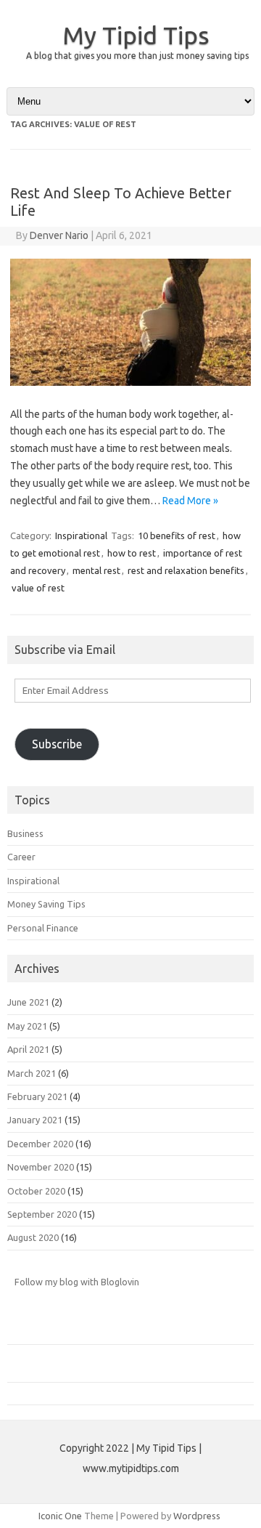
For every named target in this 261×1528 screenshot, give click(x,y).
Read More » (190, 500)
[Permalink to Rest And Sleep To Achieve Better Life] (130, 382)
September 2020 (42, 1214)
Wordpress (196, 1516)
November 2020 (40, 1167)
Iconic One (60, 1516)
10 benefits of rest (176, 535)
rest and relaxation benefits (186, 570)
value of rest (38, 588)
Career (21, 857)
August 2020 (33, 1237)
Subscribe (57, 744)
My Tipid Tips (136, 35)
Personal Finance (42, 928)
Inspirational (81, 535)
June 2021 (28, 1002)
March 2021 (31, 1073)
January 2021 (34, 1120)
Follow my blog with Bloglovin (76, 1282)
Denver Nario (59, 235)
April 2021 (28, 1049)
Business (25, 833)
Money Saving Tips (46, 904)
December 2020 (40, 1144)
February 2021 (37, 1096)
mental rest (96, 570)
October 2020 (36, 1191)
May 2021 (27, 1026)
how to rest (131, 553)
